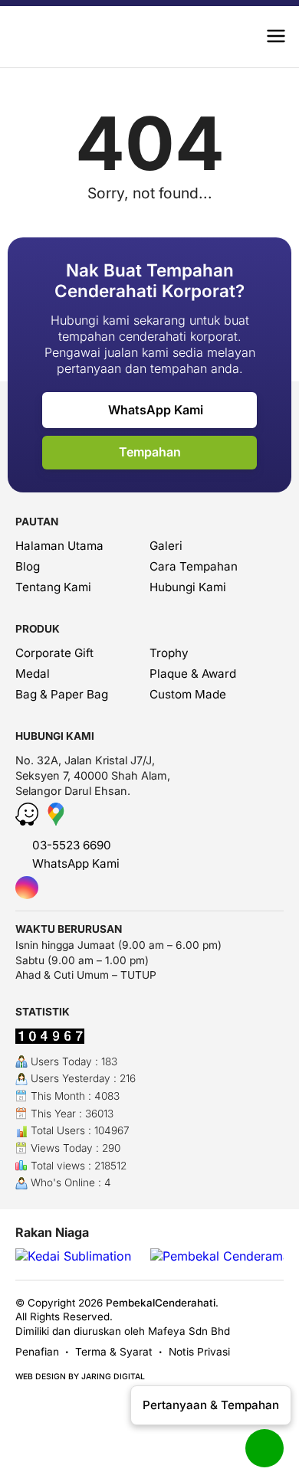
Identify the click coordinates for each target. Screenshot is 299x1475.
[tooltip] (26, 887)
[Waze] (28, 821)
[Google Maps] (55, 821)
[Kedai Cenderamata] (77, 36)
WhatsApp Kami (154, 409)
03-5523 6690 (70, 845)
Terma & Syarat (114, 1352)
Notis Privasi (199, 1352)
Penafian (37, 1352)
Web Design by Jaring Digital (80, 1377)
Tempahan (150, 452)
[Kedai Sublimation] (73, 1256)
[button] (276, 36)
